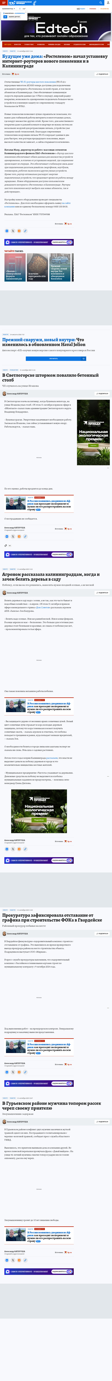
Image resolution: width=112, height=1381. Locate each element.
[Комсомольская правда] (20, 3)
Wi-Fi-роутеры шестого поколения (39, 82)
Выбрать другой (14, 18)
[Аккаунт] (108, 2)
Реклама (92, 9)
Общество (13, 51)
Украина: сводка (56, 44)
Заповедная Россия (99, 44)
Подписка (105, 9)
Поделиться (103, 74)
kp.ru (16, 74)
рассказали (52, 761)
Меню (4, 2)
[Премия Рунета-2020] (34, 3)
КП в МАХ (69, 44)
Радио (82, 9)
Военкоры (42, 44)
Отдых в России (82, 44)
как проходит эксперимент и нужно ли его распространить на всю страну (48, 508)
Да (5, 18)
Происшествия (15, 373)
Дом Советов (43, 611)
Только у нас (30, 44)
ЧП (10, 549)
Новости (17, 44)
